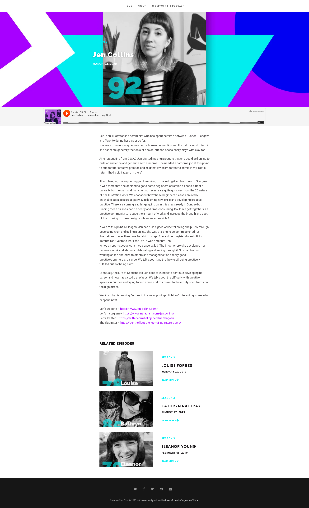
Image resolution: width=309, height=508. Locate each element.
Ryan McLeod (172, 500)
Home (128, 6)
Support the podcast (169, 6)
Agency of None (190, 500)
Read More (169, 379)
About (142, 6)
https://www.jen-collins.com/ (139, 308)
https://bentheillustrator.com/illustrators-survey (151, 322)
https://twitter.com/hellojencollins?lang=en (146, 318)
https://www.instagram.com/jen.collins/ (148, 313)
